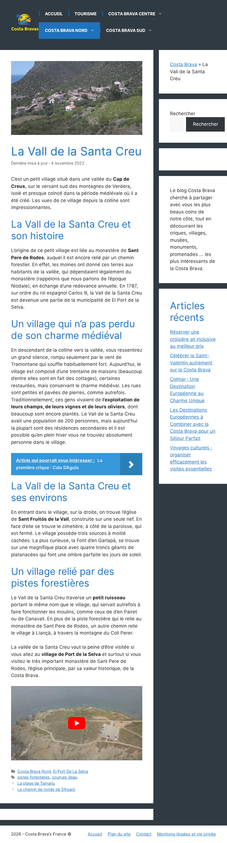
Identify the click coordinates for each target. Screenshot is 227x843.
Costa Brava (183, 64)
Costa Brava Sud (125, 30)
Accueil (54, 13)
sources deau (64, 777)
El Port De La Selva (70, 771)
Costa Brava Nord (66, 30)
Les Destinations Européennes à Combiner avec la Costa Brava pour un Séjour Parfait (192, 424)
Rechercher (182, 113)
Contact (143, 834)
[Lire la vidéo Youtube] (76, 723)
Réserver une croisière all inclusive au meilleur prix (193, 339)
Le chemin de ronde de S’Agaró (46, 789)
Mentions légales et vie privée (186, 834)
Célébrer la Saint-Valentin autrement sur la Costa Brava (191, 363)
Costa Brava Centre (131, 13)
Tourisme (85, 13)
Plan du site (119, 834)
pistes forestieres (33, 777)
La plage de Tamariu (36, 783)
